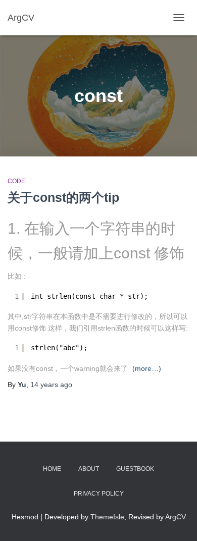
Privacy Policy (99, 493)
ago (51, 385)
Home (52, 468)
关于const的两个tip (63, 197)
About (88, 468)
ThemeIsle (107, 517)
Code (16, 181)
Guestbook (135, 468)
